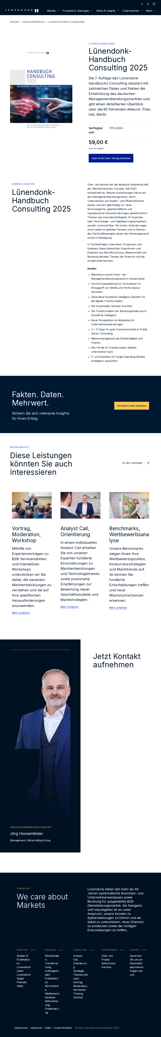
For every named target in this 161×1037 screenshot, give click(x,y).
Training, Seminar (78, 995)
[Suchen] (142, 4)
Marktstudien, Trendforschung (52, 961)
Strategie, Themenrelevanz (80, 974)
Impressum (36, 1027)
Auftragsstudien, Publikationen (52, 976)
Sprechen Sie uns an (136, 957)
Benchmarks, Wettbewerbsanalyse (52, 991)
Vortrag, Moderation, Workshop (80, 986)
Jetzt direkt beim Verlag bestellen (111, 158)
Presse (106, 959)
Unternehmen (130, 10)
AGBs (48, 1027)
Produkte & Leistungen (75, 10)
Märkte (51, 10)
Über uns (107, 955)
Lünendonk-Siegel (24, 976)
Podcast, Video (22, 984)
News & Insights (105, 10)
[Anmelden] (148, 4)
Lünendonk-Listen (24, 969)
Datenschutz (21, 1027)
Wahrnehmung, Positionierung (52, 1007)
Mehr (149, 10)
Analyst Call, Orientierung (80, 961)
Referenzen (109, 963)
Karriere (106, 967)
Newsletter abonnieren (137, 965)
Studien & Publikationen (23, 959)
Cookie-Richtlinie (63, 1027)
